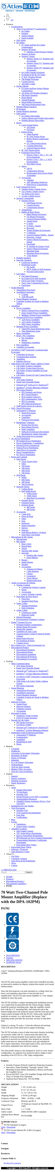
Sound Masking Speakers (26, 111)
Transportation (17, 765)
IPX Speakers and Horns (31, 392)
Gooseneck (31, 576)
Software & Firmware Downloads (35, 432)
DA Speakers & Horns (25, 641)
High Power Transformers (37, 185)
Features (9, 958)
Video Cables (21, 603)
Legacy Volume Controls (31, 594)
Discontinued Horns (24, 652)
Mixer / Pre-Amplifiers (25, 336)
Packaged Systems (18, 713)
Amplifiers (15, 306)
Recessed (30, 228)
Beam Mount (26, 98)
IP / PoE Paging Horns (36, 136)
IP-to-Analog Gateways (31, 397)
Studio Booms (27, 562)
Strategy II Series (28, 54)
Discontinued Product (20, 647)
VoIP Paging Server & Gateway (29, 406)
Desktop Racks (27, 505)
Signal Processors (28, 413)
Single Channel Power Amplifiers (35, 310)
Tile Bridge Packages (30, 79)
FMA (23, 464)
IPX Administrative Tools (31, 399)
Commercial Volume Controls (33, 587)
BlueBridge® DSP (24, 742)
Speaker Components (25, 198)
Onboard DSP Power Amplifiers (29, 317)
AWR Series (32, 496)
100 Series (25, 473)
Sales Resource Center (20, 852)
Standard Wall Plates (29, 601)
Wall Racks (21, 475)
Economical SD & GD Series (33, 75)
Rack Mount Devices (30, 427)
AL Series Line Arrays (30, 194)
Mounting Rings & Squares (38, 253)
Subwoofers (21, 114)
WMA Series (32, 493)
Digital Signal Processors (26, 627)
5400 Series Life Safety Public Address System (30, 364)
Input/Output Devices (25, 638)
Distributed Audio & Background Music (27, 733)
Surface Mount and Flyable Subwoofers (37, 118)
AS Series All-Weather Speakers (34, 93)
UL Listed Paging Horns (36, 143)
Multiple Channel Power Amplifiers (35, 315)
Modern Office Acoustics (21, 769)
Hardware (25, 523)
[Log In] (7, 16)
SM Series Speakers (29, 95)
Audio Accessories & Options (23, 583)
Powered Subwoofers (35, 272)
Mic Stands (20, 542)
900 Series (31, 509)
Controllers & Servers (25, 354)
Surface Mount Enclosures (37, 249)
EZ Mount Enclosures (35, 217)
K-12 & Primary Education (22, 762)
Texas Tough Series (29, 461)
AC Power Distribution (20, 439)
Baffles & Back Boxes (30, 212)
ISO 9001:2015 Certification (12, 1163)
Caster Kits (25, 514)
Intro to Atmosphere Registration (29, 836)
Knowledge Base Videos (26, 845)
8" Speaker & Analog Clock (38, 246)
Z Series (24, 294)
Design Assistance (18, 778)
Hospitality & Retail (19, 755)
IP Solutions (16, 377)
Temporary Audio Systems (27, 716)
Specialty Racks (22, 487)
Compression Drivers (35, 171)
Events (14, 822)
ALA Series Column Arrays (32, 191)
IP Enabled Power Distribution (28, 441)
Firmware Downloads (30, 420)
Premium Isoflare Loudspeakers (29, 625)
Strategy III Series (28, 49)
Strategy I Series (28, 56)
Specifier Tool (22, 794)
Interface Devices (23, 361)
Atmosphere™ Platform (26, 411)
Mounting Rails (33, 251)
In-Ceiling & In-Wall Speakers (33, 278)
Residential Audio (28, 265)
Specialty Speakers (24, 260)
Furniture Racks (27, 503)
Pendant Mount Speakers (26, 107)
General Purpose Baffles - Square (40, 235)
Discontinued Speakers (25, 650)
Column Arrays (22, 643)
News (13, 863)
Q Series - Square (34, 226)
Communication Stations (26, 357)
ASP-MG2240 (27, 297)
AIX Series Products (24, 380)
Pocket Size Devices (29, 425)
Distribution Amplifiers (30, 342)
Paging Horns (27, 132)
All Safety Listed (28, 84)
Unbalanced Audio (29, 613)
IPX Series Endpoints (25, 686)
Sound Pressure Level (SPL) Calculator (32, 797)
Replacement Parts (34, 580)
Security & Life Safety (20, 720)
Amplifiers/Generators (25, 292)
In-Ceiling (25, 31)
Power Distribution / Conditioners (30, 443)
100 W (29, 169)
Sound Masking (17, 288)
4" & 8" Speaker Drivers (31, 77)
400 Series (31, 507)
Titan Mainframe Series (30, 331)
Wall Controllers (28, 429)
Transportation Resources (26, 799)
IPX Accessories (28, 401)
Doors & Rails (27, 516)
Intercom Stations (23, 706)
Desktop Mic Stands (35, 555)
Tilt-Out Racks (27, 484)
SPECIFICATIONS (14, 960)
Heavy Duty (26, 544)
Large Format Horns (29, 125)
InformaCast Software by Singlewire (32, 385)
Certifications (21, 817)
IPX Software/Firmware (31, 404)
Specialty (25, 553)
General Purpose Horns (36, 148)
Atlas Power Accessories (26, 450)
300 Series (25, 482)
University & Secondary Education (25, 753)
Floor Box (25, 599)
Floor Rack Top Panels (30, 535)
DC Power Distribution (25, 455)
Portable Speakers (23, 258)
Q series (30, 223)
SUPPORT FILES (13, 962)
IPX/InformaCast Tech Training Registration (34, 838)
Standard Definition (29, 606)
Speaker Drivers (28, 201)
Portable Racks (27, 500)
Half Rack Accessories (36, 498)
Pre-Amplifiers (27, 338)
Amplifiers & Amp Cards (26, 631)
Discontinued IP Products (26, 657)
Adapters (30, 180)
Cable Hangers (33, 571)
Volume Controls (23, 585)
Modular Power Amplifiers (27, 326)
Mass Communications (20, 664)
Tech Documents (18, 808)
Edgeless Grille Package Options (40, 52)
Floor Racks (21, 459)
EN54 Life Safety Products (32, 281)
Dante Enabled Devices (21, 622)
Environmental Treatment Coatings (30, 619)
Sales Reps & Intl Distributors (23, 861)
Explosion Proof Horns (30, 152)
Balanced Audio (28, 615)
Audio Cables (22, 610)
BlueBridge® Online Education (34, 434)
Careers (14, 865)
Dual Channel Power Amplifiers (34, 313)
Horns (18, 123)
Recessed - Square (34, 237)
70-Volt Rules (22, 792)
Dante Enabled (27, 38)
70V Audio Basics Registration (28, 833)
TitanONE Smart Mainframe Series (35, 329)
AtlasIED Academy (19, 829)
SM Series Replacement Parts (33, 104)
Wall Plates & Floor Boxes (27, 596)
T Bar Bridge (32, 255)
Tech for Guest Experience (22, 771)
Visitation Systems (23, 709)
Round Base (26, 546)
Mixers (24, 340)
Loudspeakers (17, 27)
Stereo (24, 590)
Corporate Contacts (19, 858)
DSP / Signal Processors (21, 408)
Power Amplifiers (23, 308)
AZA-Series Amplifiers (30, 322)
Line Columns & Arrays (26, 187)
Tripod (24, 548)
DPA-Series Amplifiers (30, 324)
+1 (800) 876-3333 (8, 870)
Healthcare (15, 751)
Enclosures (25, 285)
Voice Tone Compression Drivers (34, 283)
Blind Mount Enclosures (36, 214)
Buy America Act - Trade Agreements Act (28, 645)
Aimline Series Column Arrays (33, 189)
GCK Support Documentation (28, 813)
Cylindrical (31, 233)
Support (14, 776)
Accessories (26, 178)
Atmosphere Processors (25, 290)
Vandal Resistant (28, 100)
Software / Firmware (19, 849)
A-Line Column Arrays (30, 196)
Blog (13, 820)
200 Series (25, 471)
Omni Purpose (32, 134)
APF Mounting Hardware (37, 182)
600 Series (25, 480)
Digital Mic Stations (24, 629)
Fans (23, 521)
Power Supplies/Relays (25, 452)
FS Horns (30, 130)
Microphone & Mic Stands (22, 537)
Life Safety (20, 274)
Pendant (24, 33)
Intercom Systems (18, 702)
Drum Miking (32, 558)
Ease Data (20, 815)
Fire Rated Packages (29, 276)
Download (11, 1127)
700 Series (25, 466)
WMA (24, 477)
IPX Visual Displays (29, 395)
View (3, 1127)
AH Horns (31, 127)
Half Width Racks (28, 491)
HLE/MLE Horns (34, 164)
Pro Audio (31, 267)
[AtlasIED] (20, 11)
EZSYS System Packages (26, 718)
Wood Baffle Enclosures (31, 102)
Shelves (24, 528)
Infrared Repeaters (23, 617)
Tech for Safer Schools (20, 767)
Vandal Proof (32, 221)
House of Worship (18, 758)
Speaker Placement (24, 790)
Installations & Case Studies (22, 806)
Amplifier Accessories (25, 347)
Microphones (21, 539)
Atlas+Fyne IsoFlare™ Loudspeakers (31, 29)
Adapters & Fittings (34, 569)
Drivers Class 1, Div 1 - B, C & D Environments (39, 156)
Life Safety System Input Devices (29, 368)
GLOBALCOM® (23, 725)
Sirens (23, 166)
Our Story (15, 856)
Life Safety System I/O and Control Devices (34, 375)
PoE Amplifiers (22, 345)
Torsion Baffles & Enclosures (38, 230)
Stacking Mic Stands (29, 551)
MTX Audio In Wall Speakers (39, 269)
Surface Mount (27, 36)
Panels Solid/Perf (28, 526)
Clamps (30, 574)
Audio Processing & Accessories (29, 436)
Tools (13, 788)
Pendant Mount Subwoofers (32, 120)
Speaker (24, 564)
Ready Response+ (18, 783)
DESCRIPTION (13, 955)
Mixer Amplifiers (23, 333)
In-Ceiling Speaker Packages (33, 72)
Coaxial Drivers (27, 82)
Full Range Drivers (34, 203)
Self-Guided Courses (24, 831)
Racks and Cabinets (19, 457)
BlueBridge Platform (25, 422)
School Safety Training (25, 826)
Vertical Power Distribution (27, 448)
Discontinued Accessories (26, 659)
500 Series (25, 468)
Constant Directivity (35, 146)
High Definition (27, 608)
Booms (24, 560)
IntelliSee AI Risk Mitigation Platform (32, 388)
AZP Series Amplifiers (30, 320)
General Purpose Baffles (36, 219)
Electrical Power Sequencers (27, 445)
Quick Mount (32, 578)
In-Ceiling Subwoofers (30, 116)
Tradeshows (21, 824)
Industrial (15, 760)
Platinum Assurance (19, 781)
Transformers (26, 210)
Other (23, 519)
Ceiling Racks (27, 489)
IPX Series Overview (25, 722)
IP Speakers (21, 109)
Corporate (15, 749)
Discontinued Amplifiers (26, 654)
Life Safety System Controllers (28, 366)
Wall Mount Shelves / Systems (33, 532)
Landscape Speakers (29, 262)
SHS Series (21, 40)
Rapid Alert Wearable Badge (28, 382)
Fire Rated (31, 244)
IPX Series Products (24, 390)
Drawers (24, 530)
